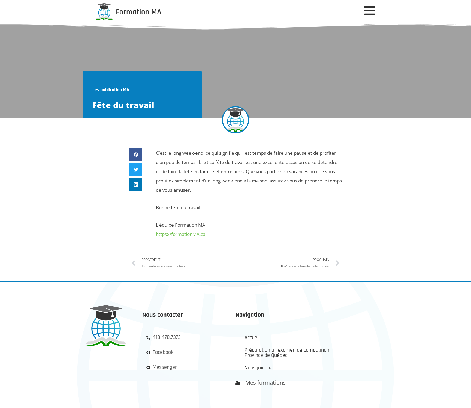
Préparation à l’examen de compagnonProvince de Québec (286, 353)
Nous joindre (258, 367)
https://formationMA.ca (180, 234)
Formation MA (138, 12)
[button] (135, 154)
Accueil (251, 337)
